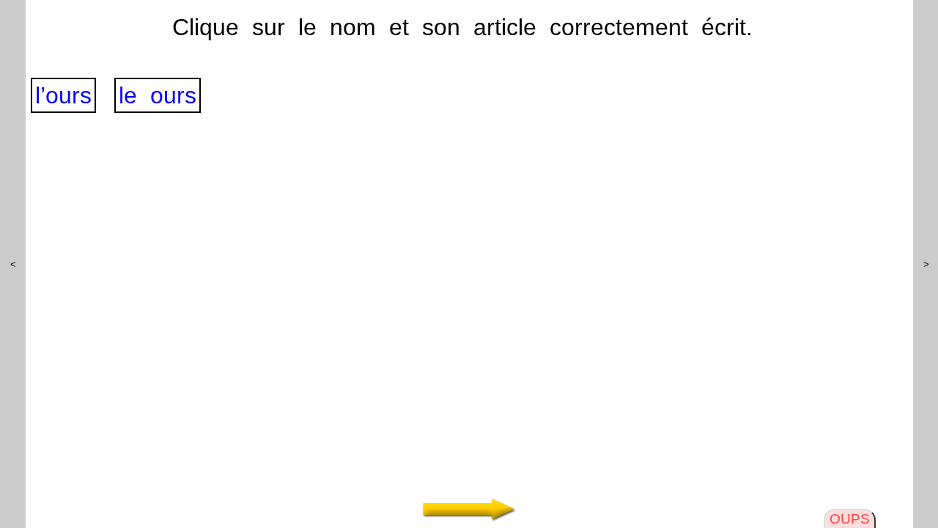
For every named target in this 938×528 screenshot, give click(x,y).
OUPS (850, 519)
